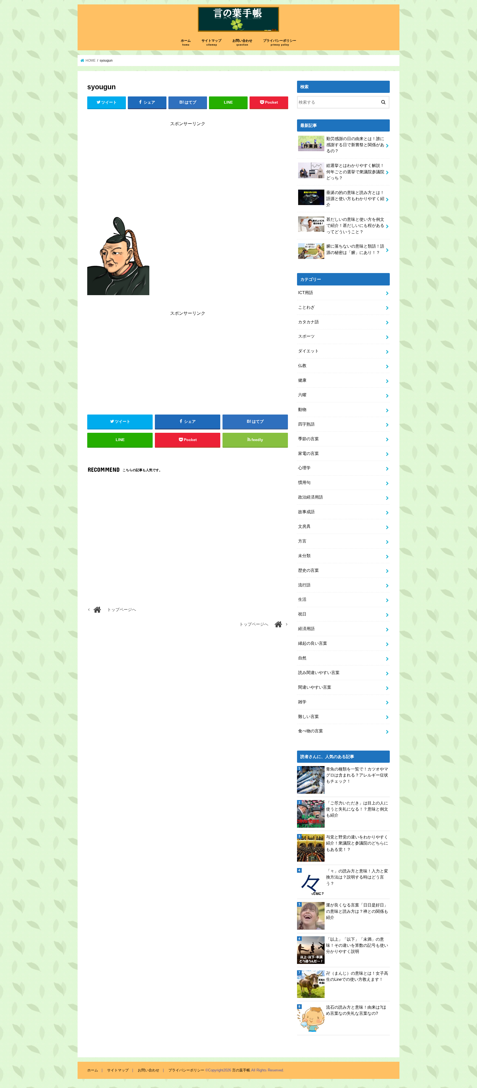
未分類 (304, 556)
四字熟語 (306, 424)
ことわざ (306, 307)
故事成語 (306, 512)
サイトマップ (211, 42)
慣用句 (304, 482)
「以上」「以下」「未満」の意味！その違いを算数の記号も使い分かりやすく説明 (357, 945)
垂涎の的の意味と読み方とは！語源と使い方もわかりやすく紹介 (355, 198)
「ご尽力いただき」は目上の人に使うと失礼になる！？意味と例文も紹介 (357, 809)
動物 (302, 409)
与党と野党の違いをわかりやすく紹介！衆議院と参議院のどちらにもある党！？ (357, 843)
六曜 (302, 395)
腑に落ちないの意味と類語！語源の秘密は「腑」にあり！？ (355, 249)
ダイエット (308, 351)
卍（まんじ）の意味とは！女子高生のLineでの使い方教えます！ (357, 976)
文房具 (304, 526)
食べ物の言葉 (310, 731)
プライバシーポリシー (279, 42)
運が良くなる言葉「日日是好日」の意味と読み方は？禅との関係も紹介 (357, 911)
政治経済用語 (310, 497)
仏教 (302, 365)
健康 (302, 380)
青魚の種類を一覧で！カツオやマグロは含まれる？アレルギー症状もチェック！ (357, 775)
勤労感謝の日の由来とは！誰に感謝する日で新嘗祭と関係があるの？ (355, 145)
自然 (302, 658)
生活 (302, 599)
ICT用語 (305, 292)
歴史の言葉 (308, 570)
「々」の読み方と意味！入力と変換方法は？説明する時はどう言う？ (357, 877)
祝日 (302, 614)
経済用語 (306, 628)
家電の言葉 (308, 453)
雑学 (302, 702)
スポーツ (306, 336)
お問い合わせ (242, 42)
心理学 (304, 468)
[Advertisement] (187, 170)
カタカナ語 (308, 322)
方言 (302, 541)
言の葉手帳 (241, 1070)
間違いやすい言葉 (314, 687)
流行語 (304, 585)
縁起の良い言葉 (312, 643)
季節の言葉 (308, 439)
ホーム (186, 42)
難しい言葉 (308, 716)
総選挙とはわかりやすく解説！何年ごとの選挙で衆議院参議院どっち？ (355, 171)
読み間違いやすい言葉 (319, 672)
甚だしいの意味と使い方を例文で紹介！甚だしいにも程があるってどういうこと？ (355, 225)
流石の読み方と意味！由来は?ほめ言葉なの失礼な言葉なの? (356, 1010)
